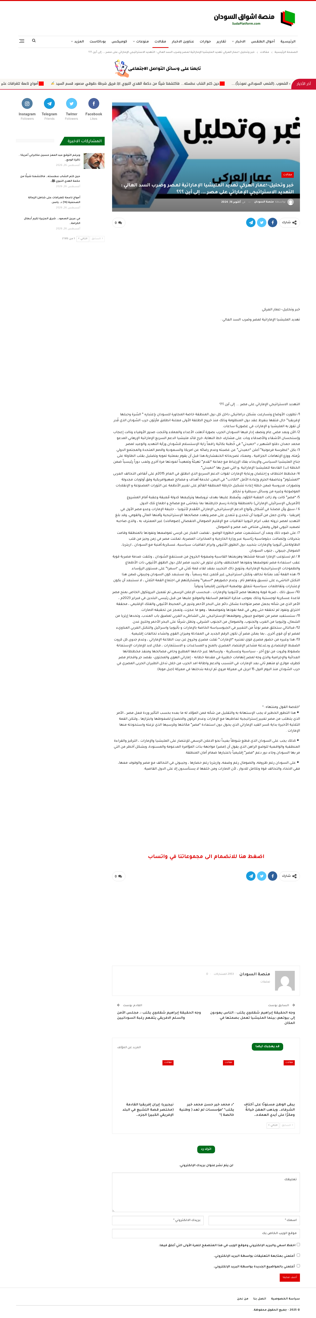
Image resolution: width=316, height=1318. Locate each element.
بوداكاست (98, 42)
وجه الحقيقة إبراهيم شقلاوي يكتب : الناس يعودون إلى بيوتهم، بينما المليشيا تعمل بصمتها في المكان (252, 1018)
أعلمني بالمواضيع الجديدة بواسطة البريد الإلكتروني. (254, 1267)
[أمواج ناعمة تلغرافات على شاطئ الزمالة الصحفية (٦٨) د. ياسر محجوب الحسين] (94, 203)
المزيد (79, 42)
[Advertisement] (109, 17)
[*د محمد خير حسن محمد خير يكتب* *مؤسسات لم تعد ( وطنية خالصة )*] (206, 1079)
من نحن (242, 1299)
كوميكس (119, 42)
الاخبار (240, 42)
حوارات (205, 42)
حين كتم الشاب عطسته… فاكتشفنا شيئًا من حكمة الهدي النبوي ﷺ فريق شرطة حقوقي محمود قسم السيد (207, 83)
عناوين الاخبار (183, 42)
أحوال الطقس (263, 42)
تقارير (221, 42)
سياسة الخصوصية (285, 1299)
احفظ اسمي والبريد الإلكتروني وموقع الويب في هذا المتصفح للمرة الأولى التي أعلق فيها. (227, 1245)
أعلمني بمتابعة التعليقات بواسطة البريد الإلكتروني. (254, 1256)
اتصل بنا (259, 1299)
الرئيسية (288, 42)
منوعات (142, 42)
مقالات (160, 42)
